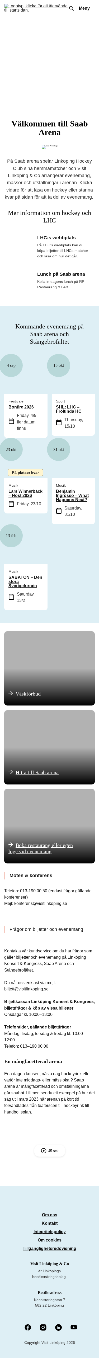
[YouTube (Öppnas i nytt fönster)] (73, 1327)
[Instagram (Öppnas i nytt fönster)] (43, 1328)
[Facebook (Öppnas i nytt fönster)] (28, 1328)
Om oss (49, 1215)
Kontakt (50, 1223)
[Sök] (71, 8)
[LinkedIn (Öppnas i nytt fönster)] (58, 1328)
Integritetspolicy (50, 1231)
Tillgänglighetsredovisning (49, 1248)
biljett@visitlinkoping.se (26, 989)
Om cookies (50, 1240)
